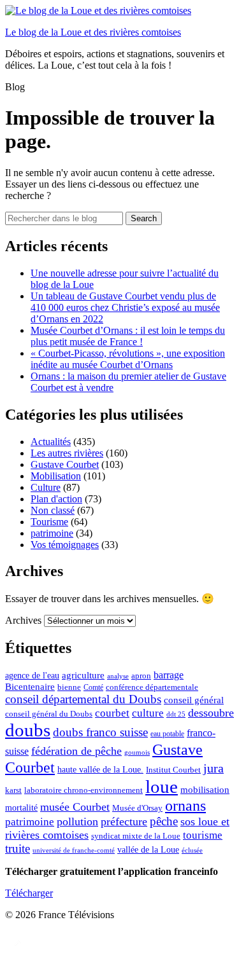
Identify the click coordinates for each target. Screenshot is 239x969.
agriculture (83, 675)
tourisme (202, 835)
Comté (93, 687)
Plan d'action (56, 498)
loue (161, 786)
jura (213, 768)
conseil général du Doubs (48, 713)
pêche (164, 821)
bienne (69, 687)
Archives (23, 620)
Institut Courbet (173, 769)
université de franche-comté (74, 850)
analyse (118, 676)
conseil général (194, 700)
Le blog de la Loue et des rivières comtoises (93, 32)
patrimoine (52, 533)
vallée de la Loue (148, 849)
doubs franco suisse (100, 732)
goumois (137, 752)
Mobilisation (56, 476)
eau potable (167, 733)
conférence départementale (152, 687)
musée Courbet (75, 807)
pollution (77, 821)
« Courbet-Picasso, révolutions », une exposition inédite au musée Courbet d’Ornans (128, 359)
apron (141, 675)
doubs (27, 730)
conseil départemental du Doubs (83, 699)
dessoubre (211, 712)
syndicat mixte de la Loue (135, 836)
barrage (169, 675)
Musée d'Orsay (137, 808)
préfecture (124, 821)
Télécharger (29, 893)
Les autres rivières (67, 453)
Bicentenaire (30, 687)
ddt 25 (175, 714)
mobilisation (204, 790)
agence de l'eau (32, 675)
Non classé (53, 510)
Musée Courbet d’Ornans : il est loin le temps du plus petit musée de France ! (128, 336)
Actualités (51, 441)
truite (17, 848)
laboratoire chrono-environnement (83, 790)
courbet (112, 713)
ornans (185, 805)
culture (148, 713)
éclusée (192, 850)
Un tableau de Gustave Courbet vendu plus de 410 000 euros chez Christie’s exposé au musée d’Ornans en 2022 (125, 307)
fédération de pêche (76, 751)
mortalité (21, 808)
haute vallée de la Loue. (100, 769)
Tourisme (49, 521)
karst (13, 790)
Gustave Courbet (65, 464)
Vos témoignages (65, 544)
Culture (46, 487)
